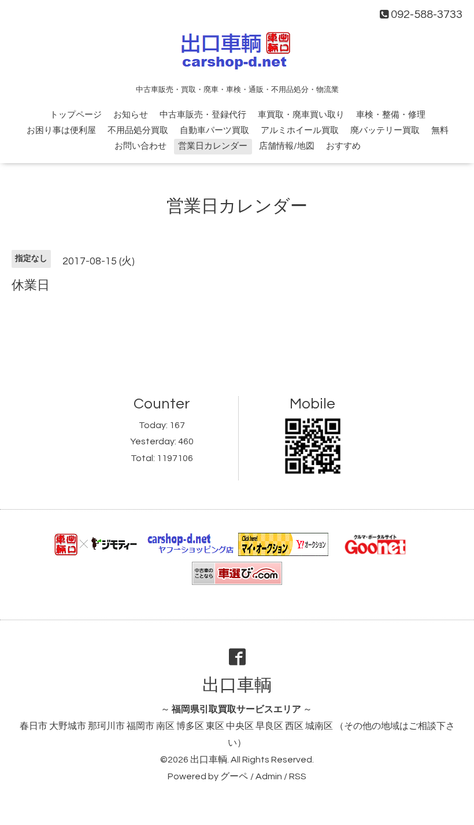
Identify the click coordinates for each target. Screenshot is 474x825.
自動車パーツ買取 (214, 130)
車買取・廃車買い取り (301, 115)
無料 (440, 130)
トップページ (76, 115)
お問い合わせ (140, 146)
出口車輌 (237, 685)
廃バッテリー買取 (385, 130)
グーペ (234, 776)
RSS (297, 776)
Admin (268, 776)
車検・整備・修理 (390, 115)
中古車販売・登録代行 (203, 115)
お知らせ (130, 115)
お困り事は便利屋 (61, 130)
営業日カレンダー (212, 146)
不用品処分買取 (138, 130)
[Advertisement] (237, 336)
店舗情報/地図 (286, 146)
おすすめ (343, 146)
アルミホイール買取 (300, 130)
